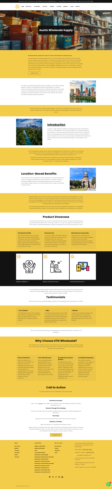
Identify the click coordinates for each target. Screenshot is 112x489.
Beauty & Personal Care (50, 282)
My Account (58, 446)
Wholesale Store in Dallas (42, 467)
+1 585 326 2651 (90, 452)
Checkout (57, 450)
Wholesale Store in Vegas (41, 459)
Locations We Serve (40, 452)
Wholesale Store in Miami (41, 454)
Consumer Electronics (77, 282)
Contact (17, 457)
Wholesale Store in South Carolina (44, 457)
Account (17, 452)
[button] (89, 6)
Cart (56, 452)
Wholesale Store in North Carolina (44, 463)
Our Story (17, 446)
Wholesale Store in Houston (42, 472)
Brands (16, 448)
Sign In (56, 448)
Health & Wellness (21, 282)
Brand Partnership (40, 448)
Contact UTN (34, 73)
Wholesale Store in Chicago (42, 461)
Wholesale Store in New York (42, 470)
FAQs (36, 450)
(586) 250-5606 (87, 449)
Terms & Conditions (40, 446)
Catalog (17, 450)
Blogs (16, 454)
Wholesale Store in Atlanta (42, 465)
